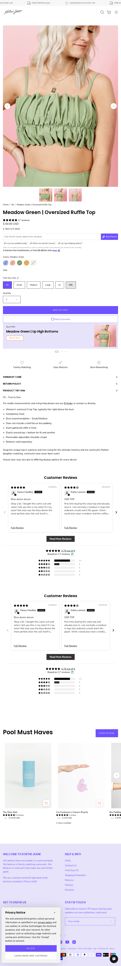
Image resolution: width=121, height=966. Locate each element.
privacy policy (45, 922)
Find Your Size (9, 278)
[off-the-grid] (26, 263)
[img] (18, 487)
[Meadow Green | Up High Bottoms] (105, 336)
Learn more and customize (31, 955)
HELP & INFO (73, 854)
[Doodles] (5, 263)
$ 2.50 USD (67, 818)
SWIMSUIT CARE (12, 377)
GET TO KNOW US (14, 902)
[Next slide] (116, 512)
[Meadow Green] (19, 263)
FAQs (68, 860)
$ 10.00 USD (14, 818)
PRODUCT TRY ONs (14, 390)
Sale (95, 948)
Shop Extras (107, 733)
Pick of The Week (85, 948)
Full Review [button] (17, 527)
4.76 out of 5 (68, 550)
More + (112, 948)
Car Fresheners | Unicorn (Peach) (72, 812)
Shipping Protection (75, 875)
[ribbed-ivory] (33, 263)
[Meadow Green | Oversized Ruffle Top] (45, 195)
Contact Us (71, 865)
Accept (31, 948)
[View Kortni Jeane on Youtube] (67, 942)
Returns (69, 880)
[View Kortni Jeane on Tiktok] (74, 942)
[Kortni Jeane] (13, 12)
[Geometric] (12, 263)
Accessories (61, 948)
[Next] (114, 106)
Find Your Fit (71, 870)
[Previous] (7, 106)
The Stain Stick (10, 812)
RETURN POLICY (12, 383)
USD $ (58, 935)
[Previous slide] (4, 512)
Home (6, 204)
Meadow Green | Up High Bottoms (32, 331)
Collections (72, 948)
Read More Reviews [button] (60, 538)
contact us (81, 403)
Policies (69, 885)
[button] (10, 220)
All (12, 204)
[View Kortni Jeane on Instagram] (60, 942)
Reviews (69, 890)
